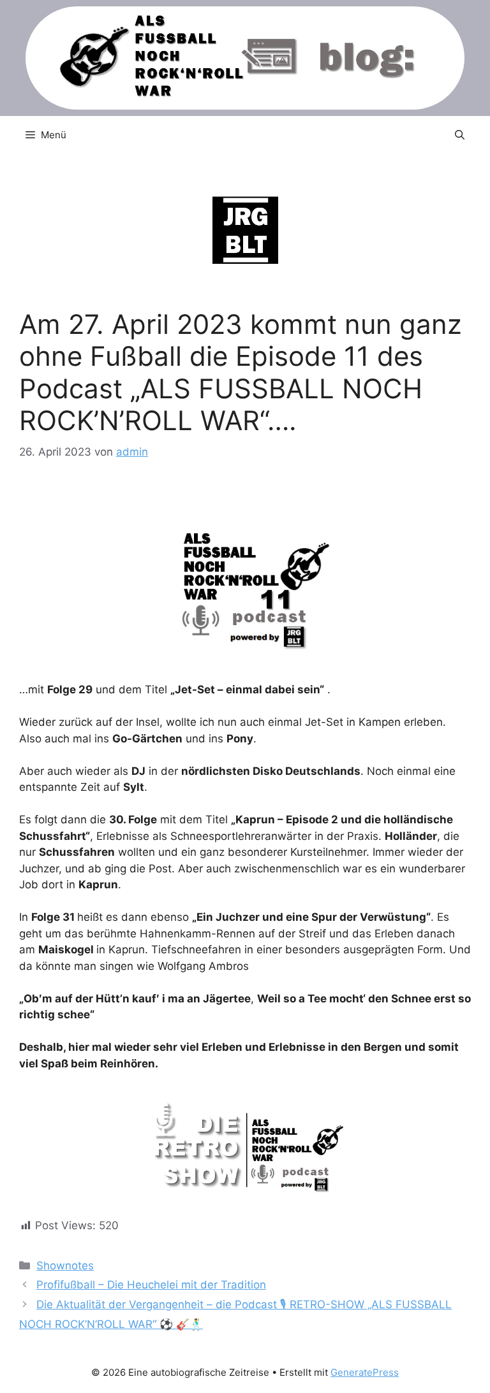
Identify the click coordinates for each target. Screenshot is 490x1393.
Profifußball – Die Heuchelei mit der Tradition (151, 1284)
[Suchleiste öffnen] (459, 135)
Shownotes (65, 1265)
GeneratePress (364, 1372)
